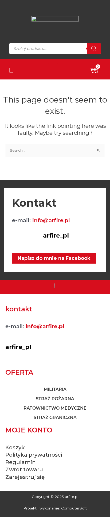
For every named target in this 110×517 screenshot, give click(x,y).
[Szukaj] (94, 48)
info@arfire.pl (51, 220)
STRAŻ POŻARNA (55, 398)
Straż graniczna (55, 417)
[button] (53, 69)
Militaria (55, 389)
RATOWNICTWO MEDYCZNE (55, 408)
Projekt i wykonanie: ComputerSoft (55, 508)
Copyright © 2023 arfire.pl (55, 496)
